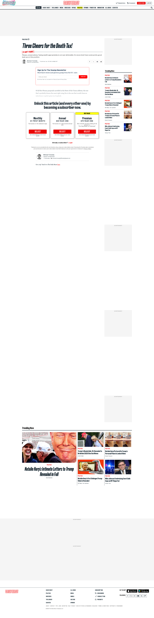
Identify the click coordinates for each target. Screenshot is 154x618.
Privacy (73, 605)
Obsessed (67, 7)
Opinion (86, 7)
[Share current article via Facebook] (89, 61)
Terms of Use (56, 79)
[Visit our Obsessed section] (14, 3)
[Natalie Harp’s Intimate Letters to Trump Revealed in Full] (128, 82)
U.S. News (108, 7)
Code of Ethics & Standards (84, 605)
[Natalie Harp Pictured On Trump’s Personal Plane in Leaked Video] (128, 118)
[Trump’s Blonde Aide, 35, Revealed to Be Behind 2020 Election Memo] (128, 95)
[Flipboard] (145, 596)
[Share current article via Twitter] (93, 61)
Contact (52, 605)
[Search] (152, 8)
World (72, 596)
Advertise (64, 605)
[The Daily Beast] (71, 3)
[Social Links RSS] (141, 596)
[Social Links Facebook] (127, 596)
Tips (56, 605)
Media (61, 7)
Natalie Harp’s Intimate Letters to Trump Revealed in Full (49, 471)
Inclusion (94, 605)
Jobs (59, 605)
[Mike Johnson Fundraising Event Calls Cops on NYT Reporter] (128, 130)
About (47, 605)
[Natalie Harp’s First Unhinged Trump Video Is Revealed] (128, 107)
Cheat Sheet (46, 7)
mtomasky (47, 158)
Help (69, 605)
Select (38, 131)
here (58, 164)
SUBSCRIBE (141, 3)
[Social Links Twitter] (131, 596)
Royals (74, 7)
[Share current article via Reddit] (101, 61)
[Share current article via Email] (97, 61)
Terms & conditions (103, 605)
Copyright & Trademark (116, 605)
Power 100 (93, 7)
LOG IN (149, 3)
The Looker (55, 7)
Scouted (115, 7)
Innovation (100, 7)
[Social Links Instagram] (134, 596)
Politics (79, 7)
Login (71, 143)
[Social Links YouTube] (138, 596)
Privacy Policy (64, 79)
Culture (72, 599)
